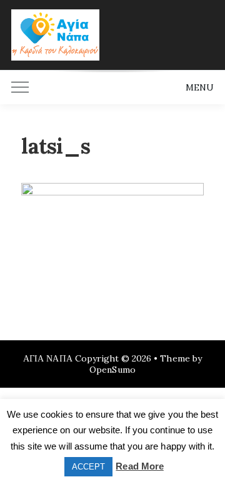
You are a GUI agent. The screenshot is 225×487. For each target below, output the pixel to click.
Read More (139, 466)
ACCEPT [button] (88, 466)
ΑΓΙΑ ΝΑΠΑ (47, 358)
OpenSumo (112, 369)
